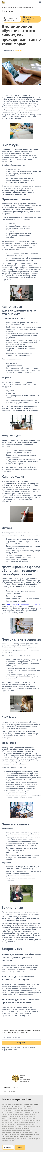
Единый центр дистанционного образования (23, 604)
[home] (3, 2)
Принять (20, 1147)
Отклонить (8, 1147)
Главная (4, 7)
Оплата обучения (9, 1091)
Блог (10, 7)
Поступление (8, 1095)
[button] (39, 2)
